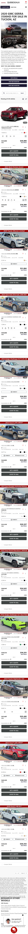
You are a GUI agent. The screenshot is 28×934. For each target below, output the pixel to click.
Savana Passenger (22, 907)
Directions (13, 7)
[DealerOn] (4, 923)
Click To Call (14, 155)
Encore (2, 913)
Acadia (13, 905)
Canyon (22, 905)
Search (22, 93)
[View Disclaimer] (14, 136)
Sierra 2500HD (4, 907)
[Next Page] (18, 873)
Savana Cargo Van (6, 908)
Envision (12, 913)
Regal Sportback (19, 913)
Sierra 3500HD (13, 907)
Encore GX (7, 915)
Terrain (9, 905)
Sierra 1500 (4, 905)
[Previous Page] (16, 873)
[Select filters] (23, 99)
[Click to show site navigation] (26, 7)
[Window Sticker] (26, 200)
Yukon (17, 905)
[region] (14, 147)
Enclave (7, 913)
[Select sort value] (26, 99)
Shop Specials (14, 78)
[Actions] (25, 127)
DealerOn (10, 925)
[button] (5, 7)
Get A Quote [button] (14, 151)
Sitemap (14, 925)
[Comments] (26, 136)
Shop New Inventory (14, 81)
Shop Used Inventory (14, 85)
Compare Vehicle (8, 161)
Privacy (17, 925)
